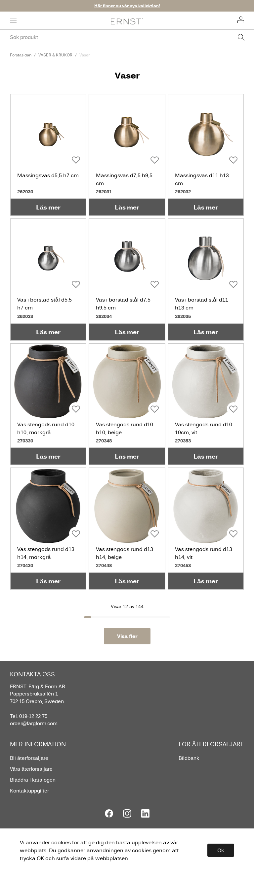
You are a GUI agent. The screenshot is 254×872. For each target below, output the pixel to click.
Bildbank (189, 758)
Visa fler (127, 636)
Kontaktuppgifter (29, 791)
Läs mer (48, 207)
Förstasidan (20, 54)
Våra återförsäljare (31, 769)
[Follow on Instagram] (127, 813)
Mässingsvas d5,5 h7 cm (48, 175)
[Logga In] (240, 20)
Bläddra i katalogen (33, 780)
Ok (220, 850)
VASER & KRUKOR (55, 54)
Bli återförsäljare (29, 758)
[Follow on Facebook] (109, 813)
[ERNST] (127, 20)
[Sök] (241, 37)
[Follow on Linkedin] (145, 813)
